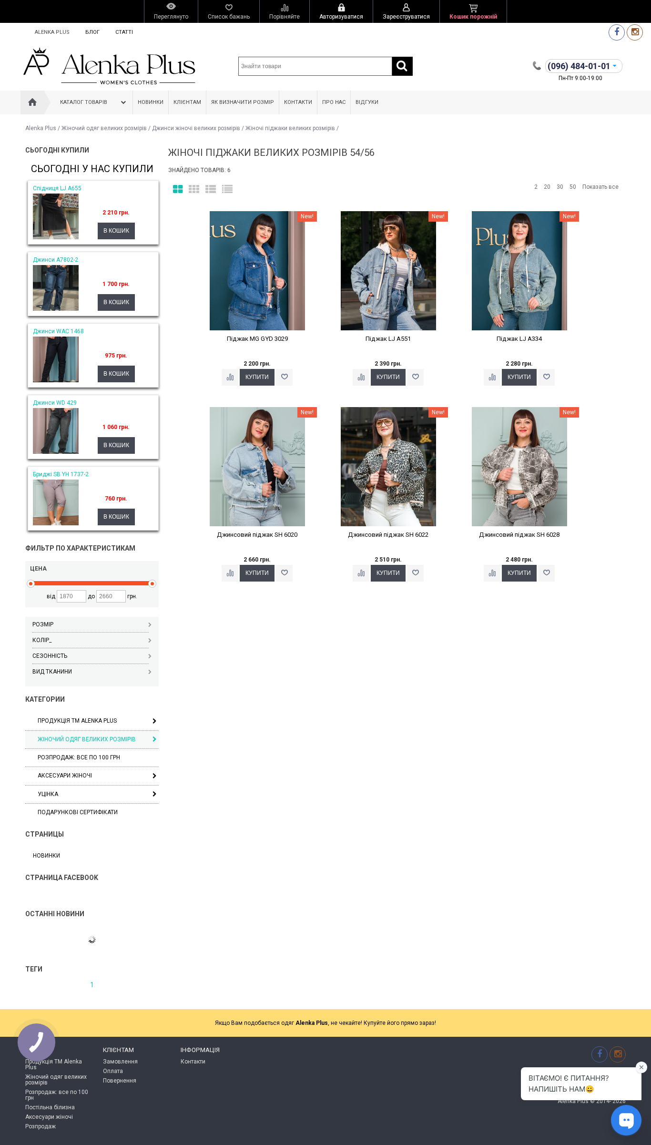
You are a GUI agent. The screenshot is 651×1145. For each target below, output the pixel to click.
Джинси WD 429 (55, 402)
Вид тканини (52, 672)
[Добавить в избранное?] (284, 377)
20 (547, 187)
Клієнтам (187, 102)
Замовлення (120, 1061)
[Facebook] (616, 32)
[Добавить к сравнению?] (230, 377)
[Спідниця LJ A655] (56, 237)
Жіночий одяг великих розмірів (104, 128)
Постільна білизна (50, 1107)
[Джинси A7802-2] (56, 309)
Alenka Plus (52, 32)
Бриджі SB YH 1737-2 (61, 474)
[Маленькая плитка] (194, 189)
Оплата (113, 1071)
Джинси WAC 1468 (58, 331)
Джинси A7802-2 (55, 259)
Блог (92, 32)
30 (560, 187)
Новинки (150, 102)
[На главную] (32, 102)
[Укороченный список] (227, 189)
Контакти (298, 102)
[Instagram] (634, 32)
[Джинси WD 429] (56, 452)
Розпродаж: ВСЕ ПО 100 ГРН (79, 757)
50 (573, 187)
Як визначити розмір (242, 102)
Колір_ (41, 640)
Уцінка (48, 794)
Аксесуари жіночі (65, 775)
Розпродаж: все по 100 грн (56, 1095)
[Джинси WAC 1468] (56, 380)
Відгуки (367, 102)
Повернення (119, 1080)
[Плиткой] (178, 189)
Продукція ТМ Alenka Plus (77, 720)
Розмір (42, 624)
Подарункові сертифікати (78, 812)
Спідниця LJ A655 (57, 188)
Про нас (334, 102)
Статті (124, 32)
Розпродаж (40, 1126)
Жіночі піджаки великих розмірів (290, 128)
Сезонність (49, 656)
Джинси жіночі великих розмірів (196, 128)
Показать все (600, 187)
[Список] (210, 189)
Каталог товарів (83, 102)
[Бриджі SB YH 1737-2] (56, 523)
